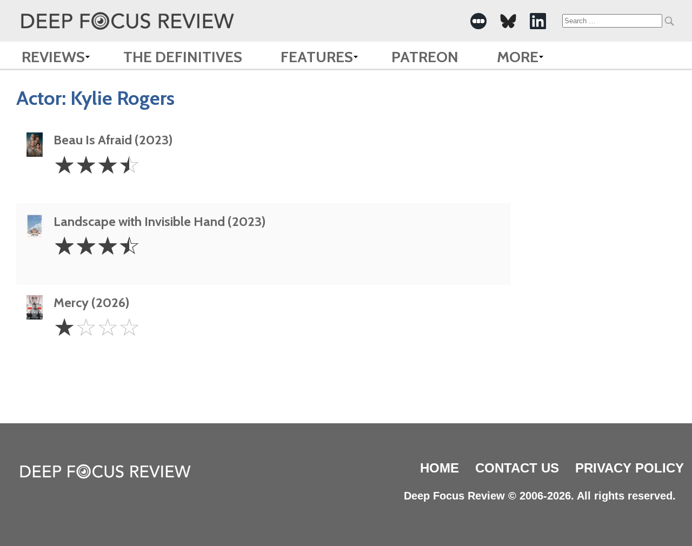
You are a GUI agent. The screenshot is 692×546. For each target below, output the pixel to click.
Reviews (53, 57)
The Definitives (182, 57)
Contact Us (517, 468)
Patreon (424, 57)
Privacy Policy (629, 468)
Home (439, 468)
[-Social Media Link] (478, 21)
